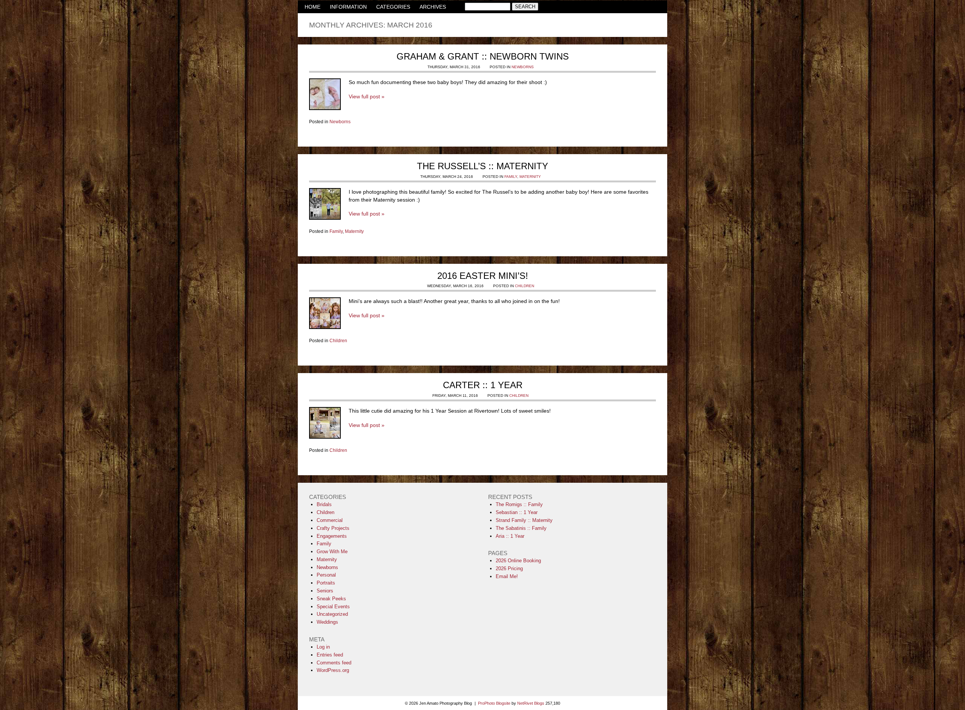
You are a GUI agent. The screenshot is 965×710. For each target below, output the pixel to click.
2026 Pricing (509, 568)
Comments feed (334, 663)
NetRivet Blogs (530, 703)
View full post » (366, 96)
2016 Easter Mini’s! (482, 276)
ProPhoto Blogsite (494, 703)
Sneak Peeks (331, 598)
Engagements (332, 536)
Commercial (330, 520)
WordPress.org (333, 670)
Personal (326, 575)
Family (510, 176)
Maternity (530, 176)
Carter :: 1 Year (482, 385)
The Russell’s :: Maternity (482, 166)
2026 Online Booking (518, 560)
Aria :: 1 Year (510, 536)
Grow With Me (332, 551)
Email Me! (507, 576)
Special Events (333, 606)
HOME (312, 6)
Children (524, 286)
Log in (323, 647)
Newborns (523, 67)
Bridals (324, 504)
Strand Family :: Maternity (524, 520)
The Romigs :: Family (519, 504)
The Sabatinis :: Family (521, 528)
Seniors (325, 591)
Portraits (326, 583)
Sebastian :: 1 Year (517, 512)
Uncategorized (332, 614)
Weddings (327, 622)
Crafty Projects (333, 528)
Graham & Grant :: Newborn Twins (483, 56)
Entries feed (330, 655)
